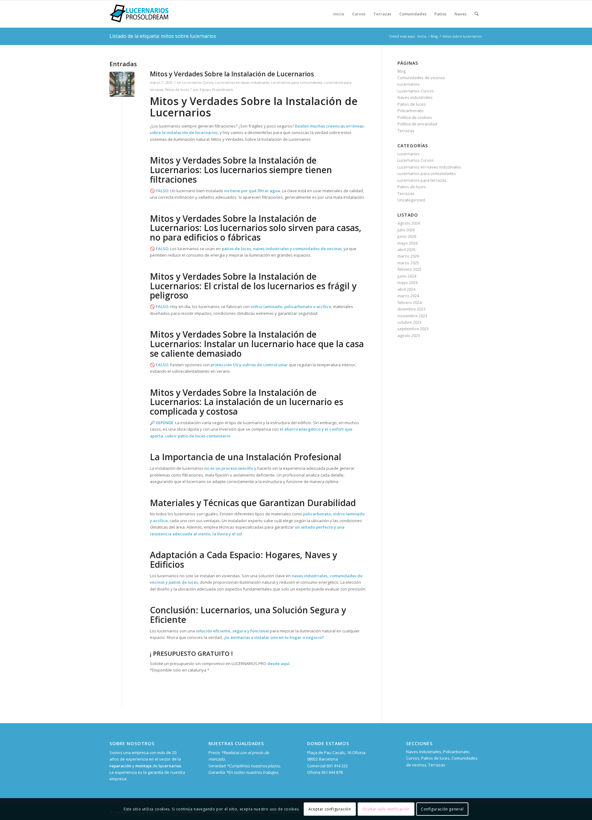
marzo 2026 (408, 256)
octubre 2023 (409, 322)
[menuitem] (338, 13)
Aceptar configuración (329, 809)
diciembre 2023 (411, 309)
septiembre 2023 (413, 328)
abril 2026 (406, 249)
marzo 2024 (408, 295)
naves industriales (271, 248)
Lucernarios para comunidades (296, 82)
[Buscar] (477, 13)
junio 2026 (406, 236)
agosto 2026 (408, 223)
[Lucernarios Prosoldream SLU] (139, 13)
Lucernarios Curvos (197, 82)
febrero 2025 (409, 269)
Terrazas (405, 130)
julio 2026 (406, 230)
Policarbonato (410, 110)
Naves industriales (415, 97)
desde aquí (278, 663)
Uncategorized (411, 200)
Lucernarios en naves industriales (242, 82)
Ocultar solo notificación (386, 809)
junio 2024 (406, 276)
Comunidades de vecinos (421, 77)
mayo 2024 (407, 282)
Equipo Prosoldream (216, 89)
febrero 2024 (409, 302)
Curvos (412, 758)
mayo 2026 (407, 243)
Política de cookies (414, 117)
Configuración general (442, 809)
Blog (401, 71)
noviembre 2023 (412, 316)
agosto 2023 (408, 335)
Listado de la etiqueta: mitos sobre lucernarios (162, 36)
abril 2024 (406, 289)
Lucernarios (408, 84)
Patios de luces (177, 89)
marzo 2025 (408, 263)
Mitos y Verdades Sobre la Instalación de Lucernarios (232, 74)
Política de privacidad (417, 124)
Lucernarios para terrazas (421, 180)
